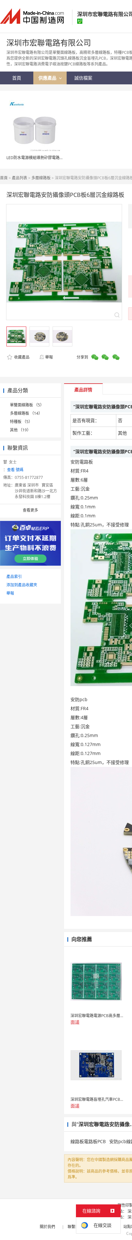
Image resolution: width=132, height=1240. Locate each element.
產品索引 (14, 576)
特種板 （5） (21, 421)
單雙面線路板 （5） (27, 405)
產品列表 (19, 178)
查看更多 (30, 510)
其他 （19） (20, 430)
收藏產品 (21, 357)
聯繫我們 (75, 1226)
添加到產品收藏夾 (21, 585)
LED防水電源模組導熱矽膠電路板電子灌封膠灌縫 (48, 157)
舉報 (49, 357)
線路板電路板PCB (88, 1141)
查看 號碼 (15, 469)
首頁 (4, 178)
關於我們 (47, 1226)
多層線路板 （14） (26, 413)
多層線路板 (41, 178)
